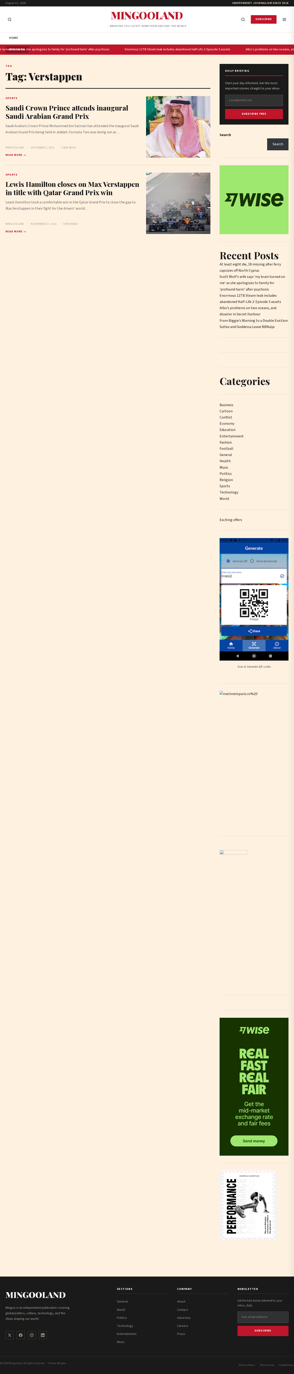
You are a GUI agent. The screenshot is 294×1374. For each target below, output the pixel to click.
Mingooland (147, 15)
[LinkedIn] (43, 1335)
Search (225, 134)
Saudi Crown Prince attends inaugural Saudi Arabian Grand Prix (67, 112)
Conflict (226, 417)
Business (226, 405)
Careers (182, 1326)
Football (226, 448)
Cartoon (226, 411)
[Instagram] (32, 1335)
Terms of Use (267, 1365)
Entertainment (232, 436)
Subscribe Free (254, 114)
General (226, 454)
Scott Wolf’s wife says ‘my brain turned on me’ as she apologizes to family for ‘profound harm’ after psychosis (252, 283)
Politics (226, 473)
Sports (225, 486)
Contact (182, 1310)
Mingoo (61, 1363)
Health (225, 461)
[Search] (243, 19)
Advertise (184, 1318)
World (224, 498)
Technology (229, 492)
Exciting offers (231, 519)
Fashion (226, 442)
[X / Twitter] (10, 1335)
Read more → (16, 155)
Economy (227, 423)
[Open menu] (284, 19)
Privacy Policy (247, 1365)
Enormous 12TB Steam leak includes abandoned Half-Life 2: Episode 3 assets (158, 49)
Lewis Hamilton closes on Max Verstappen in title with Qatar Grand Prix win (72, 188)
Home (13, 38)
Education (227, 429)
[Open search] (10, 19)
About (181, 1301)
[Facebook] (21, 1335)
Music (224, 467)
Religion (226, 479)
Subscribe (263, 19)
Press (181, 1334)
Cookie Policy (286, 1365)
